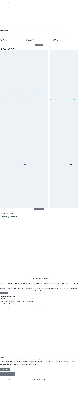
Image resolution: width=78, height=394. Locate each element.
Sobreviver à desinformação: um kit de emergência (24, 94)
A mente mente (74, 94)
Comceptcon (44, 25)
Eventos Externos (22, 97)
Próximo (27, 97)
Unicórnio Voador (35, 25)
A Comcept (21, 25)
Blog (28, 25)
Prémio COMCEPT (54, 25)
